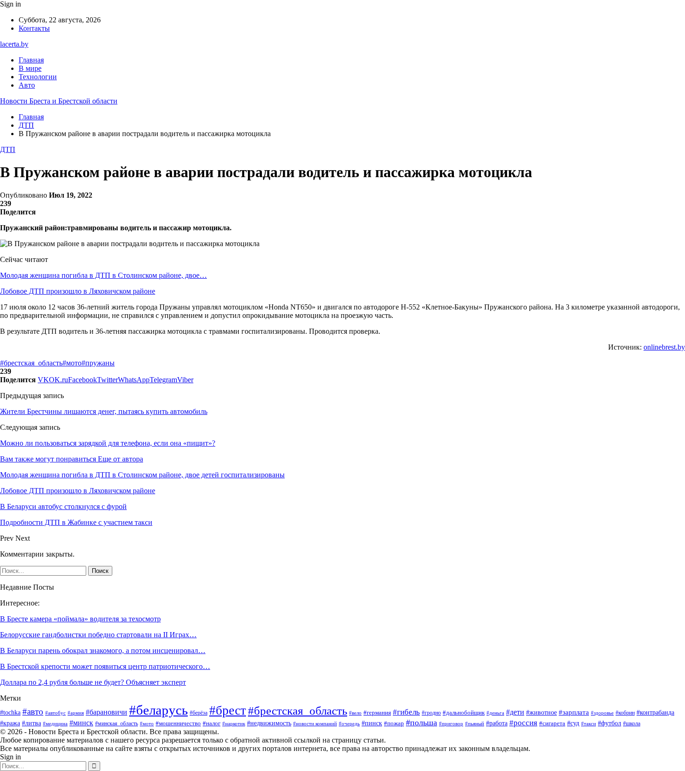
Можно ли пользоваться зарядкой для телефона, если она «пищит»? (107, 443)
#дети (515, 712)
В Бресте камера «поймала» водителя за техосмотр (80, 619)
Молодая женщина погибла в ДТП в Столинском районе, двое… (103, 275)
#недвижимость (269, 723)
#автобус (55, 713)
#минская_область (116, 723)
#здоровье (602, 713)
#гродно (431, 713)
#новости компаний (315, 723)
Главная (31, 60)
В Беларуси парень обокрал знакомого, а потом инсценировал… (103, 650)
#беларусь (158, 709)
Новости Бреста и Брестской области (58, 101)
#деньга (495, 713)
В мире (30, 68)
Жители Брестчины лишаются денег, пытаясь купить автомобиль (103, 411)
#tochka (10, 712)
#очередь (349, 723)
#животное (541, 712)
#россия (523, 722)
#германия (377, 712)
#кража (10, 723)
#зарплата (574, 712)
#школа (631, 723)
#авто (32, 711)
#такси (588, 723)
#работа (496, 723)
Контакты (34, 28)
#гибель (406, 711)
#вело (355, 713)
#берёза (198, 712)
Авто (27, 85)
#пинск (372, 723)
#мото (72, 363)
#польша (421, 722)
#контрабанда (655, 712)
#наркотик (233, 723)
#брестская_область (31, 363)
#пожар (394, 723)
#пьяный (474, 723)
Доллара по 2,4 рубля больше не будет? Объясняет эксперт (93, 682)
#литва (31, 723)
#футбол (609, 723)
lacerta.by (14, 44)
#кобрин (625, 712)
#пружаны (98, 363)
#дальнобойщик (464, 712)
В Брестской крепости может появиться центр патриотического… (105, 666)
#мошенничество (178, 723)
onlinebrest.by (664, 347)
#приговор (451, 723)
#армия (76, 713)
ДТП (7, 149)
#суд (573, 723)
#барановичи (106, 712)
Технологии (38, 77)
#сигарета (552, 723)
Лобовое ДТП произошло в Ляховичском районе (77, 291)
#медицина (55, 723)
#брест (227, 710)
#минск (81, 723)
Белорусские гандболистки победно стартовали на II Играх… (98, 635)
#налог (211, 723)
